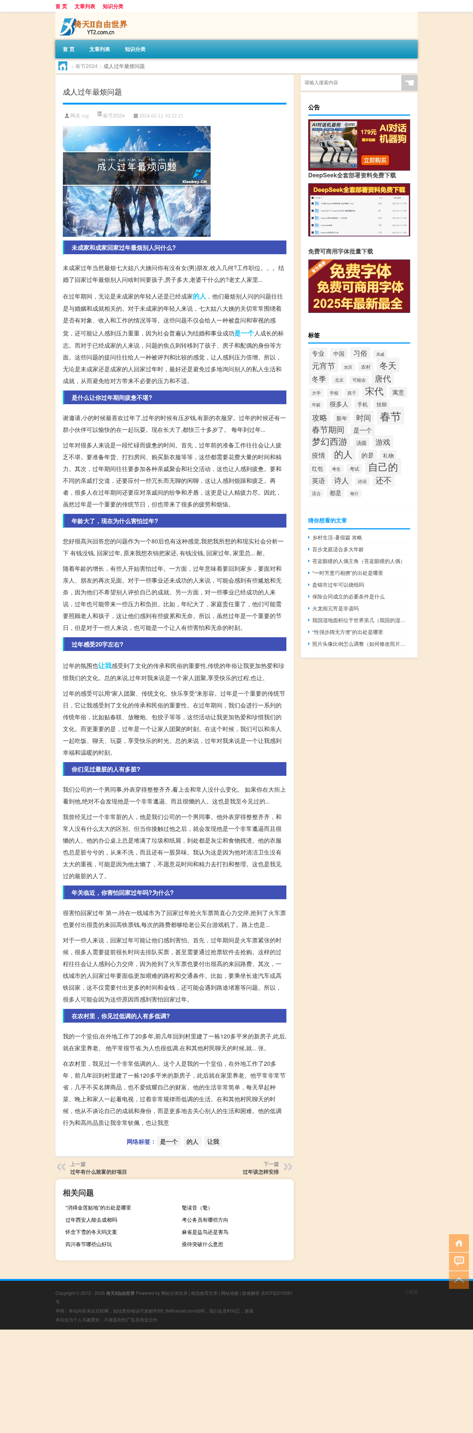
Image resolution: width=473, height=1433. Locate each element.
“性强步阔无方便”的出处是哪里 (347, 631)
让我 (105, 665)
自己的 (383, 466)
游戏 (382, 441)
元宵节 (323, 365)
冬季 (319, 378)
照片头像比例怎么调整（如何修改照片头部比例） (361, 643)
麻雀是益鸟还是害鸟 (205, 1231)
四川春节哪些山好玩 (88, 1244)
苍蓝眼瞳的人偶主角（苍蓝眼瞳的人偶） (358, 560)
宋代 (374, 390)
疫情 (318, 455)
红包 (317, 468)
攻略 (319, 417)
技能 (382, 404)
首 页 (61, 6)
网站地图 (230, 1293)
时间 (363, 417)
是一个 (244, 333)
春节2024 (86, 65)
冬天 (388, 365)
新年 (341, 418)
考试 (354, 468)
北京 (339, 379)
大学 (316, 392)
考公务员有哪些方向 (205, 1219)
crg (85, 116)
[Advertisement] (221, 1381)
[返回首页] (457, 1242)
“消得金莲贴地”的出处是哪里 (98, 1207)
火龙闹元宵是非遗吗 (335, 608)
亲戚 (380, 354)
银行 (354, 493)
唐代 (383, 378)
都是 (335, 492)
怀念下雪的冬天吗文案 (91, 1231)
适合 (316, 493)
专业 (318, 353)
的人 (199, 296)
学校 (334, 393)
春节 (390, 415)
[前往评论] (457, 1261)
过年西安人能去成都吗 (91, 1219)
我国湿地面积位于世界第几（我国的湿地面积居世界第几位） (361, 620)
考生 (336, 469)
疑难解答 (251, 1293)
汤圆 (361, 442)
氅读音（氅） (197, 1207)
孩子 (351, 392)
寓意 (398, 392)
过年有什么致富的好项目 (98, 1171)
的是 (367, 455)
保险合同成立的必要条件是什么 (348, 596)
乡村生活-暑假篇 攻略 (337, 537)
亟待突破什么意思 (202, 1244)
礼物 (388, 455)
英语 (318, 480)
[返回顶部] (457, 1279)
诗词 (362, 481)
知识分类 (113, 6)
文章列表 (85, 6)
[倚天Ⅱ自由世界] (94, 14)
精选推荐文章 (204, 1293)
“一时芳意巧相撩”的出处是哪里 (347, 572)
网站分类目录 (174, 1293)
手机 (362, 404)
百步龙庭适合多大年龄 (338, 549)
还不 (383, 479)
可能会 (359, 380)
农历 (348, 367)
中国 (338, 353)
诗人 (341, 480)
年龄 (316, 404)
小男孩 (411, 1292)
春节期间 (328, 429)
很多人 (339, 403)
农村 (366, 366)
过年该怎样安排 (261, 1171)
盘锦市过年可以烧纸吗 (338, 584)
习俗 (360, 353)
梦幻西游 (329, 441)
